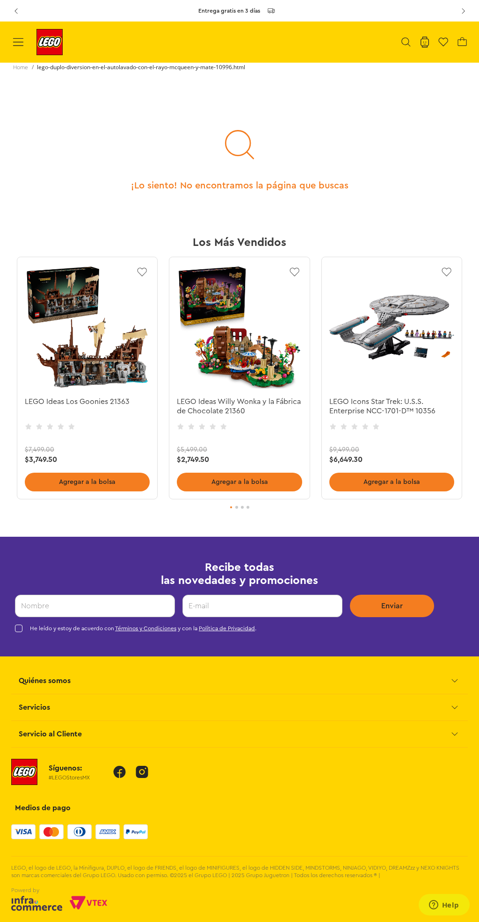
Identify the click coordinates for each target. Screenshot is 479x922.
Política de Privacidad (227, 628)
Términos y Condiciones (145, 628)
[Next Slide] (463, 10)
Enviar (392, 606)
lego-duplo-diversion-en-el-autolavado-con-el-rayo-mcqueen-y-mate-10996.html (141, 67)
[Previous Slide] (16, 10)
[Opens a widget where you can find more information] (444, 905)
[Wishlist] (443, 42)
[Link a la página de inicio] (20, 67)
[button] (406, 42)
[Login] (424, 42)
